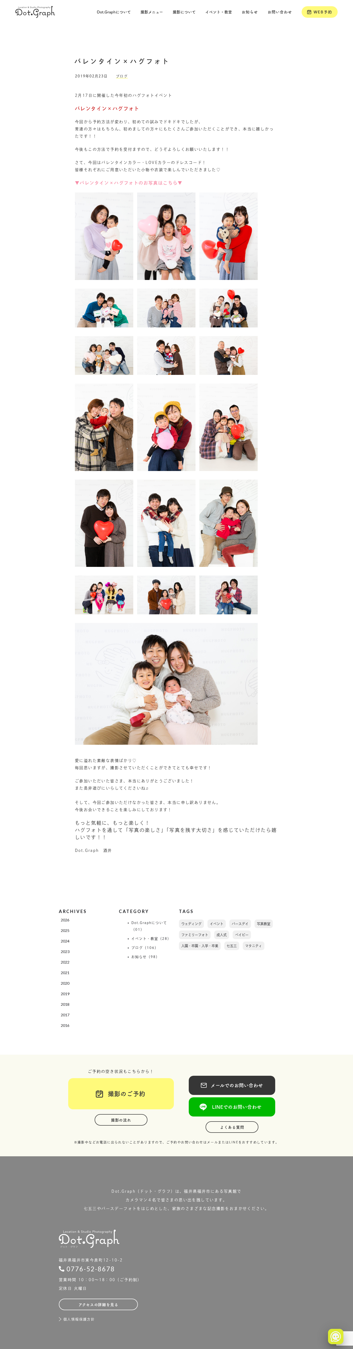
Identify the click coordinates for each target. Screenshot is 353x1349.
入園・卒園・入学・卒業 (199, 946)
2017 (65, 1014)
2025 (65, 930)
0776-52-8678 (91, 1269)
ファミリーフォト (194, 934)
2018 (65, 1004)
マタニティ (253, 946)
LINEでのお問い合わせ (232, 1107)
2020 (65, 983)
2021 (65, 972)
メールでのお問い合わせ (232, 1085)
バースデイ (240, 923)
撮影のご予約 (123, 1094)
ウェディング (191, 923)
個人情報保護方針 (79, 1319)
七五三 (232, 946)
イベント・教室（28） (151, 938)
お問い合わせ (280, 12)
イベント (216, 923)
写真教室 (263, 923)
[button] (113, 12)
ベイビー (242, 934)
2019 (65, 993)
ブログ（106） (145, 947)
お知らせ (250, 12)
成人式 (222, 934)
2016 (65, 1025)
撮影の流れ (121, 1120)
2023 (65, 951)
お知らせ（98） (145, 957)
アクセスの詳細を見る (98, 1305)
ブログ (122, 76)
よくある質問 (232, 1127)
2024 (65, 941)
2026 (65, 920)
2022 (65, 962)
